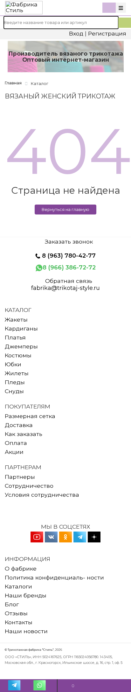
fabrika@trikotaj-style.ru (65, 288)
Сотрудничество (29, 485)
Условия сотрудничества (42, 494)
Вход (76, 33)
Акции (14, 451)
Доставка (19, 425)
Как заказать (23, 434)
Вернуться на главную (65, 209)
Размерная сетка (30, 416)
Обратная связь (68, 281)
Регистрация (107, 33)
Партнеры (20, 476)
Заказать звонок (69, 242)
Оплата (16, 442)
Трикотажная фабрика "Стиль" (31, 649)
